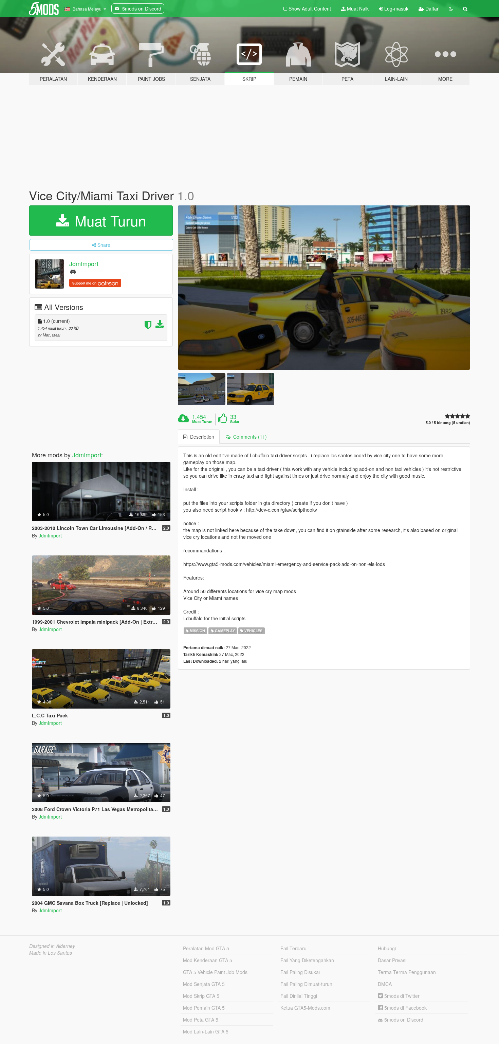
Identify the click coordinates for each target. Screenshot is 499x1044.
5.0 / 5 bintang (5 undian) (448, 422)
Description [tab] (200, 436)
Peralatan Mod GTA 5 (206, 948)
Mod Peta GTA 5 (200, 1019)
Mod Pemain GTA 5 (204, 1007)
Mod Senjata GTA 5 (204, 984)
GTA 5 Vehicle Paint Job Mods (215, 972)
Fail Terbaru (293, 948)
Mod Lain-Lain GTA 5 (205, 1031)
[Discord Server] (73, 271)
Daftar (431, 8)
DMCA (385, 984)
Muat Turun (108, 220)
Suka (234, 422)
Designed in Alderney (52, 945)
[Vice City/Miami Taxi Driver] (324, 287)
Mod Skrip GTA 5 (201, 995)
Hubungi (387, 948)
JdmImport (83, 263)
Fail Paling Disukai (300, 972)
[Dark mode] (451, 8)
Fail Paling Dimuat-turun (306, 984)
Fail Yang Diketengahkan (307, 960)
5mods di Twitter (401, 995)
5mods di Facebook (405, 1007)
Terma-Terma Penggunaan (407, 972)
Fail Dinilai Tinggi (298, 995)
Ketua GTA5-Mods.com (305, 1007)
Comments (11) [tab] (248, 436)
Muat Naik (357, 8)
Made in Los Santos (50, 952)
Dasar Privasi (392, 960)
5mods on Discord (403, 1019)
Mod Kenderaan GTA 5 (207, 960)
